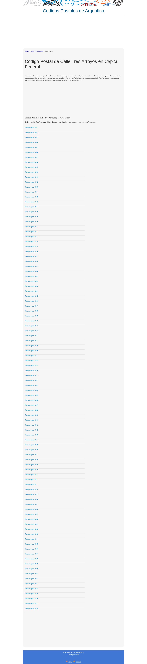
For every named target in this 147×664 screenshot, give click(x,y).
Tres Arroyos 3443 (31, 336)
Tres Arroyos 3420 (31, 222)
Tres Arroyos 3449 (31, 365)
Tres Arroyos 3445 (31, 346)
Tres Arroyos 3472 (31, 479)
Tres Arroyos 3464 (31, 440)
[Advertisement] (73, 32)
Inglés (70, 662)
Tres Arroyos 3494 (31, 589)
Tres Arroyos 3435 (31, 296)
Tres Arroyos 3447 (31, 355)
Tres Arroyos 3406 (31, 152)
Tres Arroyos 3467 (31, 455)
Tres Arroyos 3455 (31, 395)
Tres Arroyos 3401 (31, 127)
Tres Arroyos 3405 (31, 147)
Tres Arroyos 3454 (31, 390)
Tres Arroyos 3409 (31, 167)
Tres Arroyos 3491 (31, 574)
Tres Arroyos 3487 (31, 554)
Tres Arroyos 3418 (31, 212)
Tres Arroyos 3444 (31, 341)
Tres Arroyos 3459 (31, 415)
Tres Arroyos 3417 (31, 207)
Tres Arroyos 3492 (31, 579)
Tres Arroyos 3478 (31, 509)
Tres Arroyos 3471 (31, 474)
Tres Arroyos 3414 (31, 192)
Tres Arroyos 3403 (31, 137)
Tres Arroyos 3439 (31, 316)
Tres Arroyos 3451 (31, 375)
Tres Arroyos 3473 (31, 484)
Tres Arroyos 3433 (31, 286)
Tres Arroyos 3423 (31, 236)
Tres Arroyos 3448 (31, 360)
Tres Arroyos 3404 (31, 142)
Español (78, 662)
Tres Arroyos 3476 (31, 499)
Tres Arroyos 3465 (31, 445)
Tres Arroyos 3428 (31, 261)
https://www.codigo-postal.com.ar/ (73, 652)
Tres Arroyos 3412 (31, 182)
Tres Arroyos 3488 (31, 559)
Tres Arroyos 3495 (31, 593)
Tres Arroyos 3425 (31, 246)
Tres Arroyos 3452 (31, 380)
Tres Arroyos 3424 (31, 241)
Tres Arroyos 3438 (31, 311)
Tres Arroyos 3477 (31, 504)
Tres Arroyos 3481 (31, 524)
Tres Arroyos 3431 (31, 276)
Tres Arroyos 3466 (31, 450)
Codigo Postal (29, 51)
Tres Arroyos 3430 (31, 271)
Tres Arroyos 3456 (31, 400)
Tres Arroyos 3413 (31, 187)
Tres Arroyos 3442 (31, 331)
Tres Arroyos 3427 (31, 256)
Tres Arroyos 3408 (31, 162)
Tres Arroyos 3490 (31, 569)
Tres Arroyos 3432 (31, 281)
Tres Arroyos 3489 (31, 564)
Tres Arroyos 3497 (31, 603)
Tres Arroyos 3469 (31, 465)
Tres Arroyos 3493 (31, 584)
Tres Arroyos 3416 (31, 202)
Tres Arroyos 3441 (31, 326)
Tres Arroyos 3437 (31, 306)
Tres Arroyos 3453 (31, 385)
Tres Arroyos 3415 (31, 197)
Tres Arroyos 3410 (31, 172)
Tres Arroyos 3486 (31, 549)
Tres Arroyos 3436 (31, 301)
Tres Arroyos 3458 (31, 410)
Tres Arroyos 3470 (31, 470)
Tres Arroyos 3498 (31, 608)
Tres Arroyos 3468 (31, 460)
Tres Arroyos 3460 (31, 420)
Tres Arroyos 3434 (31, 291)
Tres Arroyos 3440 (31, 321)
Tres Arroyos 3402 (31, 132)
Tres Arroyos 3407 (31, 157)
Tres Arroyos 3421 (31, 227)
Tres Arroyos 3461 (31, 425)
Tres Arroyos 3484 (31, 539)
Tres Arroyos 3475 (31, 494)
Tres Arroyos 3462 (31, 430)
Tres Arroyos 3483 (31, 534)
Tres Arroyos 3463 (31, 435)
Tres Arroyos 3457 (31, 405)
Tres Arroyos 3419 (31, 217)
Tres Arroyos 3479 (31, 514)
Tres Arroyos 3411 (31, 177)
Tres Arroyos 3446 (31, 351)
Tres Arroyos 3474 (31, 489)
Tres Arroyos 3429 (31, 266)
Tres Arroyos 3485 (31, 544)
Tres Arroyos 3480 (31, 519)
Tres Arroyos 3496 (31, 598)
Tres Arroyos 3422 (31, 232)
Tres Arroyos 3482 (31, 529)
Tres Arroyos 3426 (31, 251)
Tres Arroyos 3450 (31, 370)
